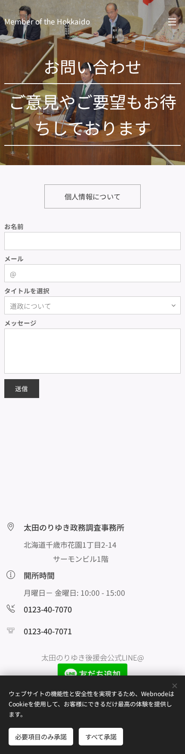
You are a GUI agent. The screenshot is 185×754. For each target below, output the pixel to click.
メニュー (172, 21)
